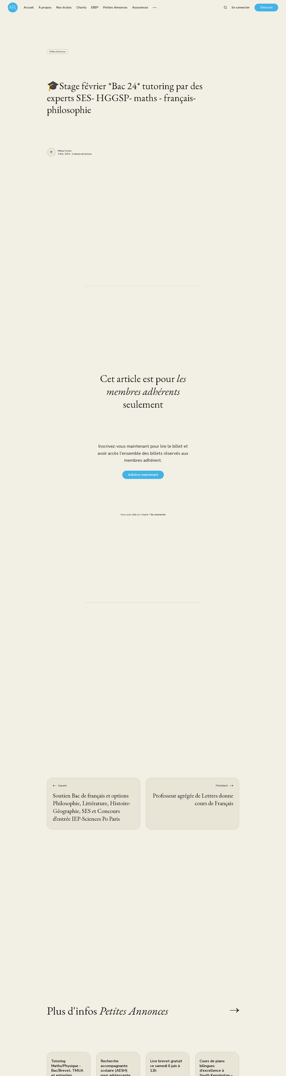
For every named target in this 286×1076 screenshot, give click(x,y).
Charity (81, 7)
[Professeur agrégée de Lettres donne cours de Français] (192, 803)
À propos (45, 7)
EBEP (94, 7)
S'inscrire (266, 7)
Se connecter (241, 7)
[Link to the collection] (231, 1010)
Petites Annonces (115, 7)
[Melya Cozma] (51, 152)
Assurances (140, 7)
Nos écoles (64, 7)
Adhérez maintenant (143, 474)
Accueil (29, 7)
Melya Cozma (64, 151)
